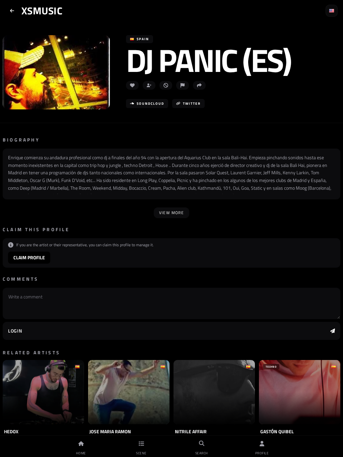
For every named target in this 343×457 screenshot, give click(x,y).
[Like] (132, 85)
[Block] (165, 85)
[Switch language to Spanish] (332, 11)
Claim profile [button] (29, 257)
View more (171, 212)
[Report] (182, 85)
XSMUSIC (41, 11)
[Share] (199, 85)
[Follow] (149, 85)
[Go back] (12, 10)
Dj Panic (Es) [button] (208, 60)
